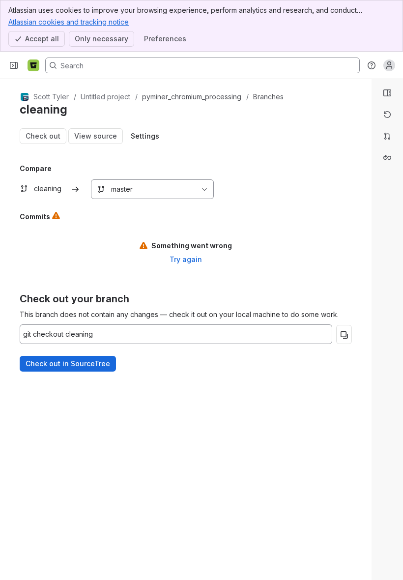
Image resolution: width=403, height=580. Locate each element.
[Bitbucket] (33, 65)
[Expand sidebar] (14, 65)
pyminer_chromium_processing (191, 96)
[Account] (389, 65)
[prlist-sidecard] (387, 136)
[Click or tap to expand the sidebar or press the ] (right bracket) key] (366, 373)
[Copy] (344, 334)
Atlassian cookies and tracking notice (68, 22)
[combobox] (96, 189)
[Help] (371, 65)
